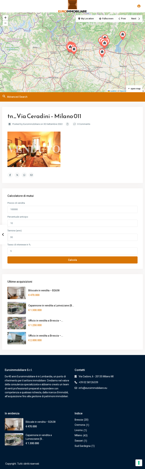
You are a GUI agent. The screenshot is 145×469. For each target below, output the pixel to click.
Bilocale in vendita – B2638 (43, 290)
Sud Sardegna (83, 446)
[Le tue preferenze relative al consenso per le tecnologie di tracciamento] (138, 462)
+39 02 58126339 (88, 382)
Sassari (79, 440)
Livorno (79, 430)
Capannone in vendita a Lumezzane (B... (51, 305)
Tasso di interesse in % (19, 244)
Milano (78, 435)
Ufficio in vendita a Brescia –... (45, 320)
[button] (103, 53)
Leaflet (113, 90)
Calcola (72, 260)
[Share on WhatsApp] (24, 175)
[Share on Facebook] (10, 175)
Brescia (79, 419)
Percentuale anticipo (17, 216)
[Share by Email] (31, 175)
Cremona (80, 424)
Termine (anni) (14, 230)
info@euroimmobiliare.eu (93, 388)
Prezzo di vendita (16, 203)
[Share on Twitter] (17, 175)
